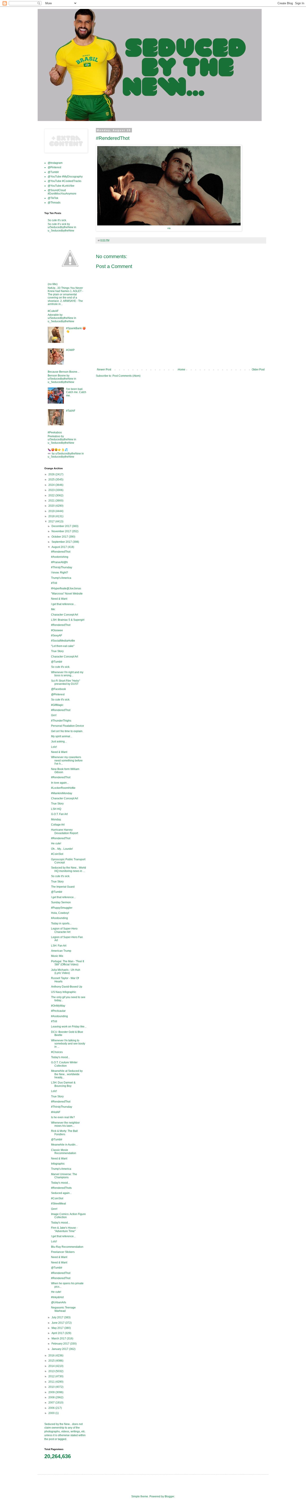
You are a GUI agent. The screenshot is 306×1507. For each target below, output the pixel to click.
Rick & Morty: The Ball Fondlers (64, 1132)
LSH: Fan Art (58, 945)
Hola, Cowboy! (60, 913)
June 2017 (58, 1322)
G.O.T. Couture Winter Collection (64, 1064)
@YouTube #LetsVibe (61, 185)
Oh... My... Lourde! (62, 848)
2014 (51, 1366)
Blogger (169, 1496)
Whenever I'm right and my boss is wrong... (67, 674)
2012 (51, 1376)
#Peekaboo (55, 432)
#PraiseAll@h (59, 562)
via (168, 228)
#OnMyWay (58, 1005)
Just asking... (59, 741)
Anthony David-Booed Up (66, 986)
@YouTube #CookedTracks (64, 181)
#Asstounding (59, 918)
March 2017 (59, 1338)
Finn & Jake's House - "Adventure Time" (64, 1229)
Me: (53, 609)
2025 (51, 479)
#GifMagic (57, 705)
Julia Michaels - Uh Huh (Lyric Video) (65, 971)
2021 (51, 500)
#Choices (57, 1052)
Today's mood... (60, 1057)
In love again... (60, 782)
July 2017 (58, 1317)
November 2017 (62, 531)
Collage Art (58, 824)
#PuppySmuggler (61, 907)
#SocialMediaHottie (63, 640)
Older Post (258, 369)
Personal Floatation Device (67, 725)
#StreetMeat (58, 1203)
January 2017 (60, 1349)
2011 (51, 1381)
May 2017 (58, 1328)
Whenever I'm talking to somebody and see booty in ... (68, 1044)
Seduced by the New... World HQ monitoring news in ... (68, 869)
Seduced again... (61, 1193)
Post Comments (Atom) (126, 375)
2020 (51, 505)
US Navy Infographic (63, 992)
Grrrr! (54, 1209)
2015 (51, 1360)
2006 (51, 1408)
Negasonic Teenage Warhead (63, 1309)
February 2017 (61, 1343)
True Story (57, 651)
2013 (51, 1371)
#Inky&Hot (57, 1297)
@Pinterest (54, 167)
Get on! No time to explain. (67, 731)
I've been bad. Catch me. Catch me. (76, 392)
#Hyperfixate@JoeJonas (66, 588)
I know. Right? (59, 572)
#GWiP (70, 350)
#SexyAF (56, 635)
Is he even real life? (63, 1117)
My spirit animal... (61, 736)
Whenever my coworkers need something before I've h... (67, 760)
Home (181, 369)
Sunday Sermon (61, 902)
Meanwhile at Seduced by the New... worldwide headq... (67, 1074)
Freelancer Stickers (63, 1252)
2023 (51, 490)
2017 (51, 521)
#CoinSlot (57, 854)
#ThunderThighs (61, 720)
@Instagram (55, 162)
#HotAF (55, 1112)
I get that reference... (63, 604)
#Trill (54, 583)
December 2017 (62, 526)
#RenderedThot (60, 551)
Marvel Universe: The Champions (64, 1176)
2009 (51, 1392)
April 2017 (58, 1333)
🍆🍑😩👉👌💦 (58, 449)
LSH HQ (56, 809)
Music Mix (57, 956)
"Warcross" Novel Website (67, 593)
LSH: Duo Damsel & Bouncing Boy (63, 1084)
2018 (51, 516)
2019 (51, 511)
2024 (51, 484)
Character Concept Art (64, 614)
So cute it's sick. (57, 220)
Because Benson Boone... (63, 371)
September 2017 (62, 541)
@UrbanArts (58, 1302)
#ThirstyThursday (61, 567)
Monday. (56, 819)
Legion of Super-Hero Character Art (64, 930)
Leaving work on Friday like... (68, 1026)
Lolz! (54, 746)
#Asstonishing (59, 556)
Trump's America (61, 577)
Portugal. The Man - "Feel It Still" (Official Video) (67, 963)
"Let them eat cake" (62, 646)
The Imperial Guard (63, 886)
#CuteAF (53, 311)
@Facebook (58, 689)
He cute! (56, 843)
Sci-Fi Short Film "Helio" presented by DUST (65, 682)
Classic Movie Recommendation (63, 1151)
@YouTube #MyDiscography (65, 176)
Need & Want (59, 598)
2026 (51, 474)
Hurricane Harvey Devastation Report (64, 831)
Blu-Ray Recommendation (67, 1246)
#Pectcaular (58, 1010)
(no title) (53, 284)
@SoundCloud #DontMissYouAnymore (62, 192)
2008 (51, 1397)
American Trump (61, 950)
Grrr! (53, 715)
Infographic (58, 1163)
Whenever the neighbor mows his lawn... (65, 1124)
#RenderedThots (61, 1187)
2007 (51, 1402)
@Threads (54, 202)
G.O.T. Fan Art (59, 814)
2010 (51, 1386)
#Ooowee (57, 630)
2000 (51, 1413)
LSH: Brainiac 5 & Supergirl (67, 619)
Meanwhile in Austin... (64, 1144)
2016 (51, 1355)
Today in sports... (61, 923)
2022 (51, 495)
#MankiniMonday (61, 793)
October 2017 (60, 536)
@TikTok (53, 198)
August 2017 (60, 547)
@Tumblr (53, 172)
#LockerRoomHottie (63, 787)
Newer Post (104, 369)
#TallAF (70, 410)
